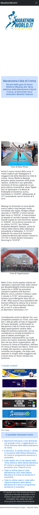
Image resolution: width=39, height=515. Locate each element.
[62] (19, 383)
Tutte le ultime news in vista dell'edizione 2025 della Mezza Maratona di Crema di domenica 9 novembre (19, 473)
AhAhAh (29, 504)
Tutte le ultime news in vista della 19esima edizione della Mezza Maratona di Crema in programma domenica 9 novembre (19, 483)
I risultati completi (9, 365)
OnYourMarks (11, 504)
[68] (19, 424)
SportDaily (21, 504)
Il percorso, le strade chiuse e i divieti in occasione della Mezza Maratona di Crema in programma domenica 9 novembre (21, 454)
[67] (19, 393)
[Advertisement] (19, 54)
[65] (19, 413)
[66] (19, 373)
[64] (19, 403)
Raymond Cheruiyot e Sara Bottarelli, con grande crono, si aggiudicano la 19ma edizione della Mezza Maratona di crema (21, 444)
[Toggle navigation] (36, 3)
